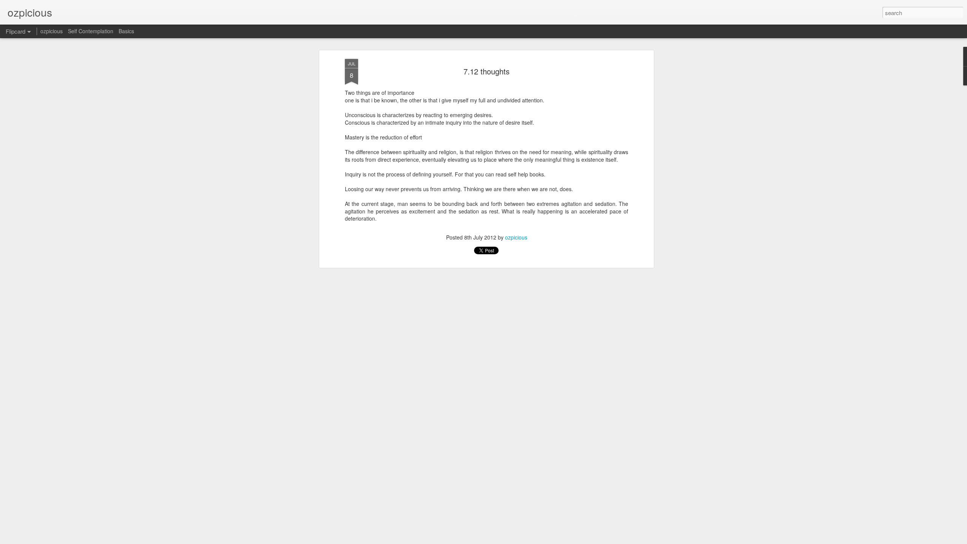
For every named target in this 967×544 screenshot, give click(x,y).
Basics (126, 31)
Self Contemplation (90, 31)
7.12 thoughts (486, 71)
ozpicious (516, 237)
